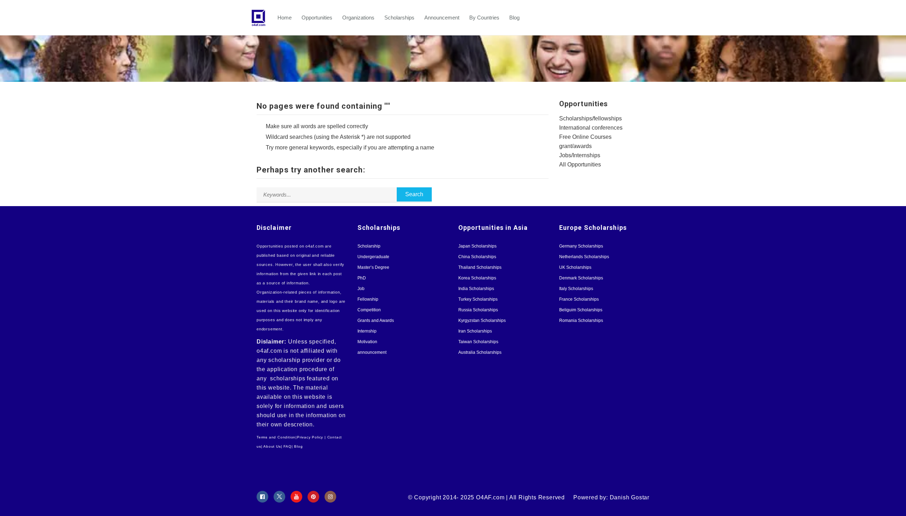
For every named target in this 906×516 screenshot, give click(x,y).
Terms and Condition (276, 437)
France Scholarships (579, 299)
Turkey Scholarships (478, 299)
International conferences (591, 128)
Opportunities (317, 18)
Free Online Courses (585, 137)
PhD (361, 278)
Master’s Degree (373, 267)
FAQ (287, 446)
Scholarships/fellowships (590, 118)
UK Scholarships (575, 267)
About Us (272, 446)
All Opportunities (580, 164)
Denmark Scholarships (581, 278)
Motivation (367, 341)
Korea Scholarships (477, 278)
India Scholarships (476, 288)
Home (284, 18)
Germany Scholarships (581, 246)
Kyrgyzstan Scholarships (482, 320)
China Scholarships (477, 256)
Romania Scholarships (581, 320)
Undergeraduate (373, 256)
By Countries (484, 18)
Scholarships (399, 18)
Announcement (441, 18)
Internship (367, 331)
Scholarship (368, 246)
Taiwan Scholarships (478, 341)
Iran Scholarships (475, 331)
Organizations (358, 18)
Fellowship (367, 299)
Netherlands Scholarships (584, 256)
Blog (514, 18)
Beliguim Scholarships (580, 309)
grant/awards (575, 146)
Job (361, 288)
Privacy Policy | (311, 437)
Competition (369, 309)
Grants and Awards (375, 320)
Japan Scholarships (477, 246)
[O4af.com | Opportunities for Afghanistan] (262, 17)
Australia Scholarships (479, 352)
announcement (371, 352)
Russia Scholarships (478, 309)
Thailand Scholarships (479, 267)
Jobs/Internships (579, 155)
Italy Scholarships (576, 288)
